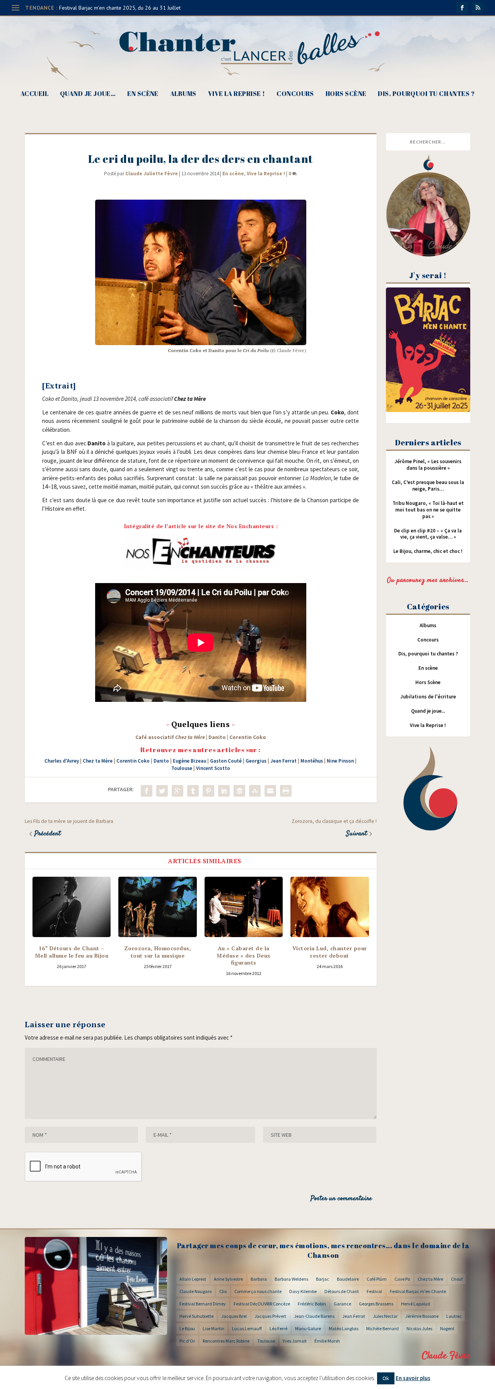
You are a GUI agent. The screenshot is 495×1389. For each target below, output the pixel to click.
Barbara (259, 1279)
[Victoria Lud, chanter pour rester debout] (329, 907)
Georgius (256, 761)
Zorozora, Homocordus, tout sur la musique (157, 951)
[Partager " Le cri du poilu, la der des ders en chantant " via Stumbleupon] (255, 791)
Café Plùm (377, 1279)
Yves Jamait (295, 1341)
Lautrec (454, 1316)
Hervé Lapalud (415, 1304)
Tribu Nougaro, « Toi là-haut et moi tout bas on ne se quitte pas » (428, 510)
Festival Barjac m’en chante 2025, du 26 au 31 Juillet (120, 7)
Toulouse (181, 768)
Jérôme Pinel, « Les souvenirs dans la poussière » (427, 464)
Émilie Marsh (327, 1341)
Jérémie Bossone (422, 1316)
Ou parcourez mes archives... (428, 580)
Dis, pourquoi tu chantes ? (426, 94)
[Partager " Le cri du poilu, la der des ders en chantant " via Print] (286, 791)
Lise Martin (213, 1328)
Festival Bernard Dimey (202, 1304)
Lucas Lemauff (247, 1328)
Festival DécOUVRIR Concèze (262, 1304)
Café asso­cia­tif (170, 737)
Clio (223, 1291)
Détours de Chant (341, 1291)
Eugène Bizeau (189, 761)
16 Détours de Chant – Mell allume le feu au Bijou (72, 951)
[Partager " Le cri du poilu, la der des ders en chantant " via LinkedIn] (224, 791)
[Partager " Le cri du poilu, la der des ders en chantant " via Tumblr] (193, 791)
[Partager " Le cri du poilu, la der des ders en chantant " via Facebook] (146, 791)
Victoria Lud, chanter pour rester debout (329, 951)
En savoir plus (413, 1378)
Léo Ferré (278, 1328)
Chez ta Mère (98, 761)
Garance (342, 1304)
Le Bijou (187, 1328)
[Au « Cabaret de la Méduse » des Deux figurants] (244, 907)
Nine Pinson (340, 761)
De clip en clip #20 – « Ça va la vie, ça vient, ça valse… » (428, 534)
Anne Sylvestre (228, 1279)
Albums (183, 94)
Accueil (34, 94)
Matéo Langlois (343, 1328)
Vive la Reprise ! (236, 94)
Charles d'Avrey (61, 761)
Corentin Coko (133, 761)
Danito (161, 761)
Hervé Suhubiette (196, 1316)
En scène (143, 94)
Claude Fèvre (446, 1356)
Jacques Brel (234, 1316)
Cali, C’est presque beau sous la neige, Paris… (428, 485)
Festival (374, 1291)
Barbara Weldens (291, 1279)
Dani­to (217, 737)
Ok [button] (385, 1378)
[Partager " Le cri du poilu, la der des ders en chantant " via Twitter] (162, 791)
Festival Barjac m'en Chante (418, 1291)
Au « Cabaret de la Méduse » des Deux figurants (244, 955)
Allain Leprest (192, 1279)
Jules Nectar (385, 1316)
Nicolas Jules (419, 1328)
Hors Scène (346, 94)
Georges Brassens (376, 1304)
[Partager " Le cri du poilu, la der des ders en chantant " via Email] (270, 791)
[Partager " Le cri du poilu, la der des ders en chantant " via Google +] (177, 791)
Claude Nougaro (195, 1291)
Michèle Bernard (382, 1328)
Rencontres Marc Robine (226, 1341)
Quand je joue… (88, 94)
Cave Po (402, 1279)
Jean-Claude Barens (314, 1316)
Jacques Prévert (270, 1316)
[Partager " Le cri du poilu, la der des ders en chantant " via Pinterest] (208, 791)
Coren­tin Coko (247, 737)
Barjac (322, 1279)
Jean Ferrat (283, 761)
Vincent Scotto (213, 768)
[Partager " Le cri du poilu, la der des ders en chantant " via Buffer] (239, 791)
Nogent (447, 1328)
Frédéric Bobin (312, 1304)
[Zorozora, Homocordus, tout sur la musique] (157, 907)
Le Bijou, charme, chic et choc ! (428, 551)
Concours (295, 94)
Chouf (457, 1279)
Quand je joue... (428, 711)
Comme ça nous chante (258, 1291)
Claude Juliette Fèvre (151, 173)
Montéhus (311, 761)
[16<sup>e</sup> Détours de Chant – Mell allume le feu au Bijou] (71, 907)
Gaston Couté (226, 761)
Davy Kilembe (303, 1291)
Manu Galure (308, 1328)
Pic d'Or (187, 1341)
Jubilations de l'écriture (428, 696)
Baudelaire (348, 1279)
